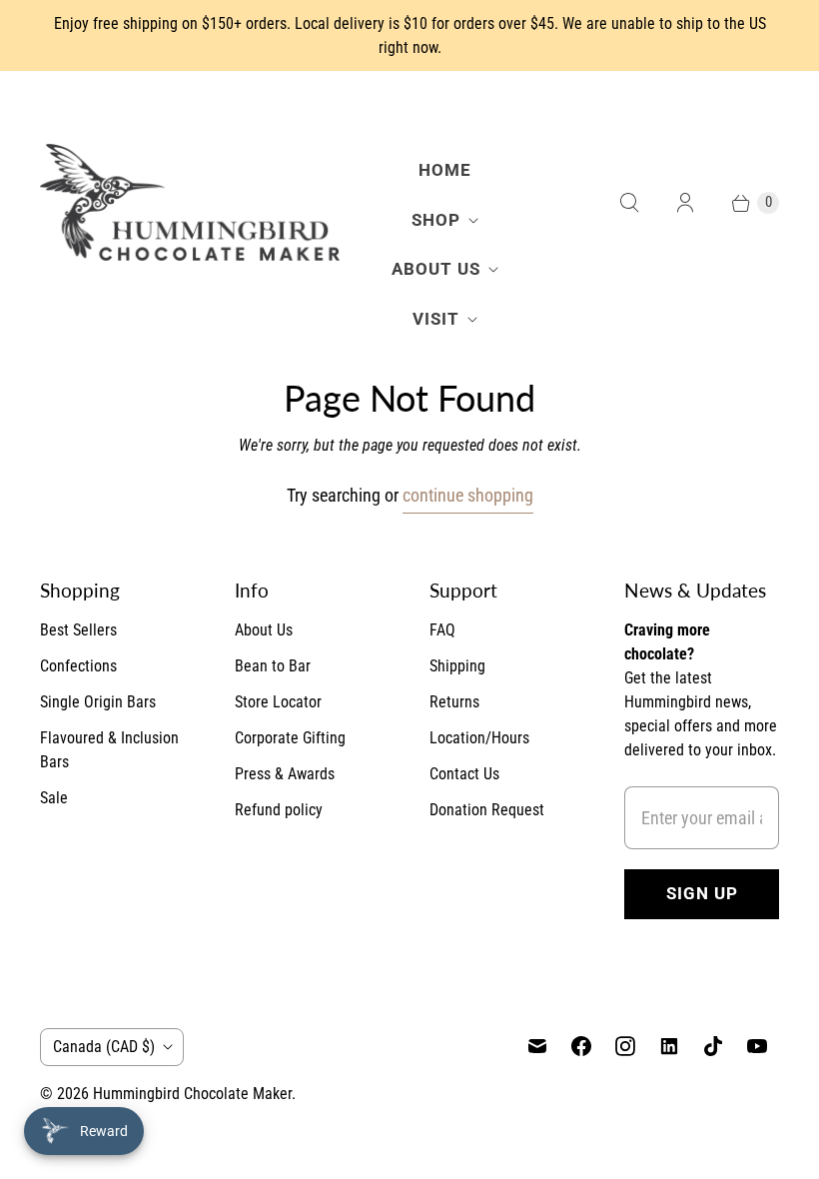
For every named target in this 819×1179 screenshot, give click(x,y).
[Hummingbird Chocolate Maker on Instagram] (625, 1046)
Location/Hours (479, 737)
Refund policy (279, 809)
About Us (436, 269)
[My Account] (685, 203)
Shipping (457, 665)
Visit (435, 319)
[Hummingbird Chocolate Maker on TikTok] (713, 1046)
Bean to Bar (273, 665)
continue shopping (468, 495)
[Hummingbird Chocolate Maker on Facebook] (581, 1046)
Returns (454, 701)
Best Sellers (78, 629)
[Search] (629, 203)
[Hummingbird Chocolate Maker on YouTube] (757, 1046)
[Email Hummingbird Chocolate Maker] (537, 1046)
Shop (435, 220)
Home (444, 170)
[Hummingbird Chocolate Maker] (190, 202)
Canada (104, 1046)
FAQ (442, 629)
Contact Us (464, 773)
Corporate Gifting (290, 737)
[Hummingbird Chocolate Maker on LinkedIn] (669, 1046)
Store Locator (278, 701)
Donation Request (486, 809)
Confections (78, 665)
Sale (54, 797)
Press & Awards (285, 773)
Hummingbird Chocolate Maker (192, 1093)
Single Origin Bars (98, 701)
